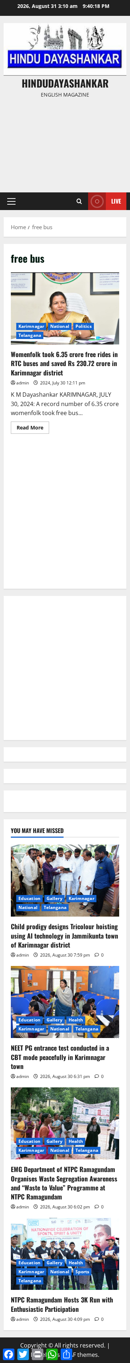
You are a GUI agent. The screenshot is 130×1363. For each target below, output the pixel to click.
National (59, 326)
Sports (82, 1272)
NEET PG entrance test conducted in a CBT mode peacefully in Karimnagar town (60, 1056)
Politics (83, 326)
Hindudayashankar (65, 83)
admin (22, 383)
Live (116, 201)
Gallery (54, 898)
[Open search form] (79, 201)
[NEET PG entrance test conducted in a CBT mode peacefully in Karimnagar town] (65, 1002)
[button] (11, 201)
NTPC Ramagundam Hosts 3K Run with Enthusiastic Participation (62, 1304)
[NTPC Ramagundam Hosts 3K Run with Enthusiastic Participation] (65, 1254)
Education (29, 898)
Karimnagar (31, 326)
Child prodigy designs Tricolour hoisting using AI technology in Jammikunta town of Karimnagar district (64, 935)
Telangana (29, 335)
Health (76, 1020)
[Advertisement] (65, 142)
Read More (33, 429)
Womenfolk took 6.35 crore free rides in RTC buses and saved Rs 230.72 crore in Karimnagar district (65, 308)
